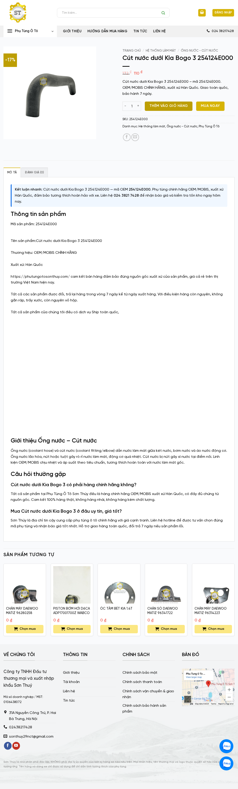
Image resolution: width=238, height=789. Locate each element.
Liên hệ (159, 31)
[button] (202, 13)
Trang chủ (131, 50)
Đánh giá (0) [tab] (34, 172)
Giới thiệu (72, 31)
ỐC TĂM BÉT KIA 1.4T (116, 609)
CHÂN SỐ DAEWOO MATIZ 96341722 (162, 611)
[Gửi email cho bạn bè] (135, 137)
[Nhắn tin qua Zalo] (226, 746)
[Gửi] (164, 12)
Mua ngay (210, 106)
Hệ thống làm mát (161, 50)
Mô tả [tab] (12, 172)
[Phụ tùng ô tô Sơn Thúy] (26, 13)
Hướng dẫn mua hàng (107, 31)
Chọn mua (28, 629)
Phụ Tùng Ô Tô (209, 126)
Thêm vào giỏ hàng (168, 106)
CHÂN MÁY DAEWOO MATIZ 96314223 (211, 611)
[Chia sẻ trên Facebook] (127, 137)
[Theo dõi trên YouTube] (16, 746)
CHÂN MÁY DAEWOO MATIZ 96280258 (22, 611)
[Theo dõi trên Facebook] (8, 746)
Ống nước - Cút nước (199, 50)
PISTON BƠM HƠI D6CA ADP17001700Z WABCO (71, 611)
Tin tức (140, 31)
